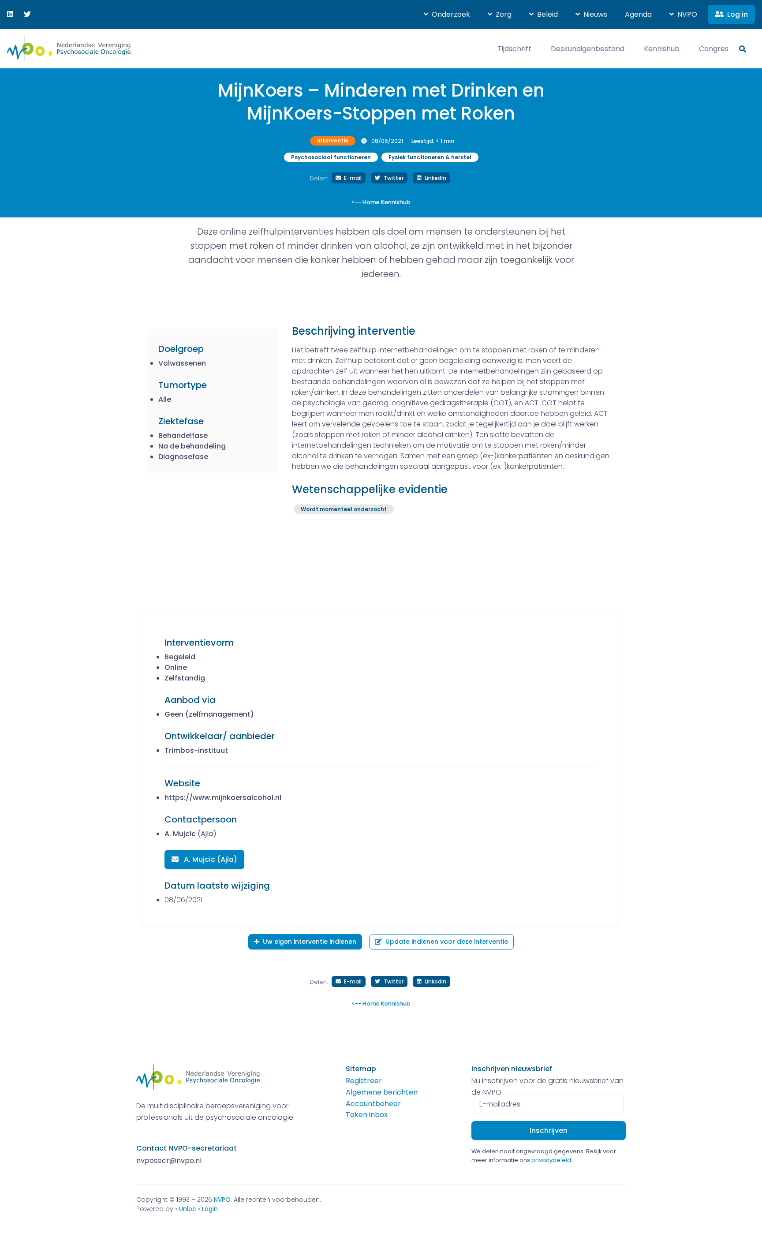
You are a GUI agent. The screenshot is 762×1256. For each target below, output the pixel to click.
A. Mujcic (180, 834)
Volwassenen (182, 363)
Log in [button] (737, 14)
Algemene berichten (382, 1092)
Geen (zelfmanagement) (209, 714)
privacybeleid (551, 1160)
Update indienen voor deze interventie (446, 941)
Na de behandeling (192, 446)
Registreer (364, 1081)
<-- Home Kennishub (381, 202)
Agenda (638, 14)
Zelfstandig (184, 678)
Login (210, 1208)
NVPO (222, 1199)
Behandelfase (183, 435)
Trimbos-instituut (196, 750)
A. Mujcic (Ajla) (209, 859)
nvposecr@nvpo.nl (169, 1160)
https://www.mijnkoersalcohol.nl (222, 797)
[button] (447, 14)
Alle (164, 399)
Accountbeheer (373, 1104)
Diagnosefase (183, 457)
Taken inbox (367, 1115)
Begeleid (179, 657)
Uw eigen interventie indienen (309, 941)
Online (175, 667)
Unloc (187, 1208)
